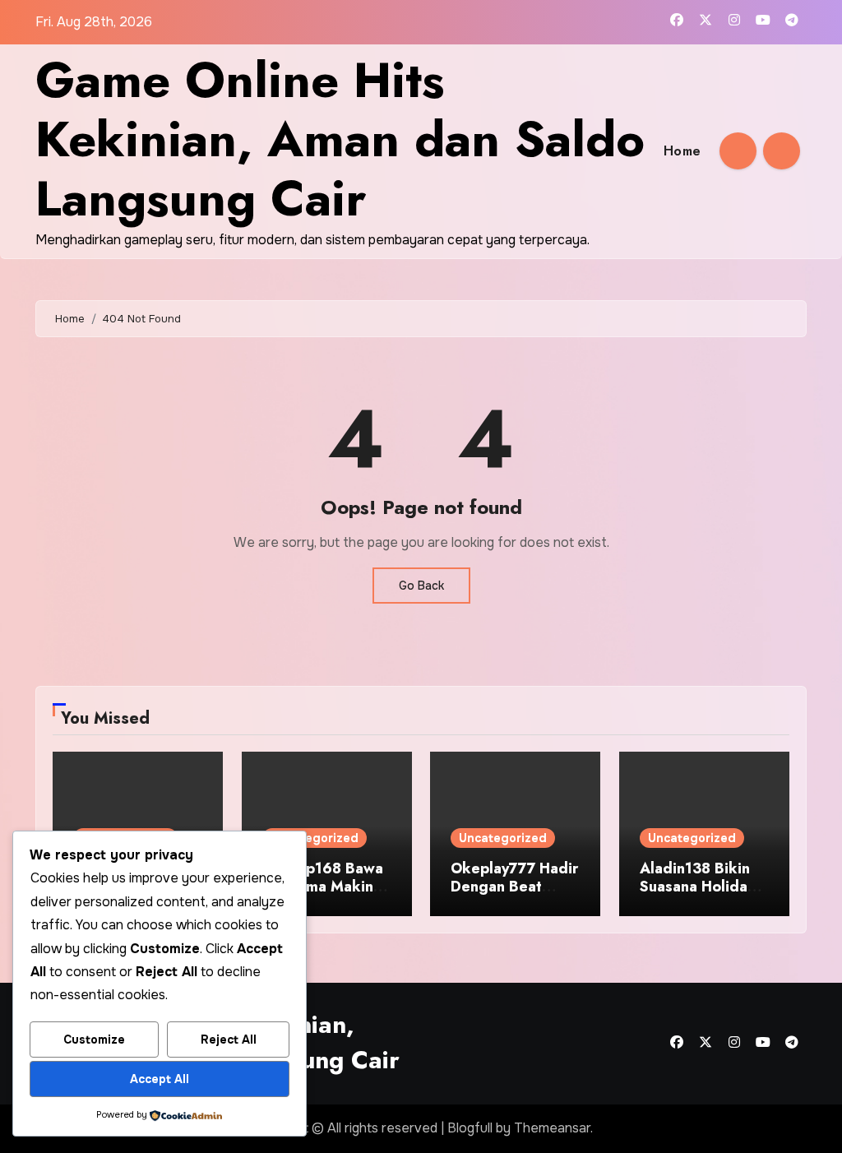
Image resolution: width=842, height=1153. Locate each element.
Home (682, 150)
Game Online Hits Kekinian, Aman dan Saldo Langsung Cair (340, 139)
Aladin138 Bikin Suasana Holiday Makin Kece (697, 886)
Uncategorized (315, 838)
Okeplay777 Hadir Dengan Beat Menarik (514, 886)
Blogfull (470, 1128)
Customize (94, 1039)
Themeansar (552, 1128)
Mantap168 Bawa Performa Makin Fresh (322, 886)
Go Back (421, 585)
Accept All (159, 1079)
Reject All (229, 1039)
